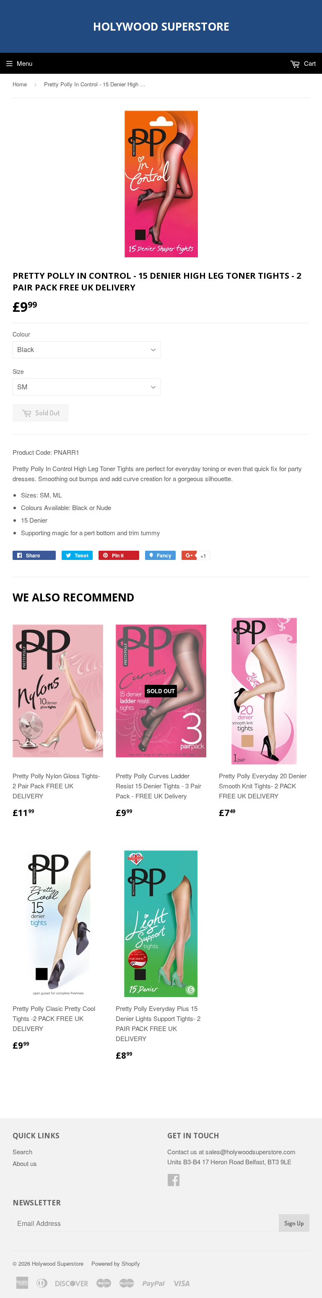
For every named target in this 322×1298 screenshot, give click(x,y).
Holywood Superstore (161, 26)
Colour (21, 334)
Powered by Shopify (115, 1263)
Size (18, 371)
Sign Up (294, 1223)
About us (25, 1163)
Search (22, 1151)
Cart (309, 63)
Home (20, 84)
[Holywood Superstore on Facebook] (173, 1182)
